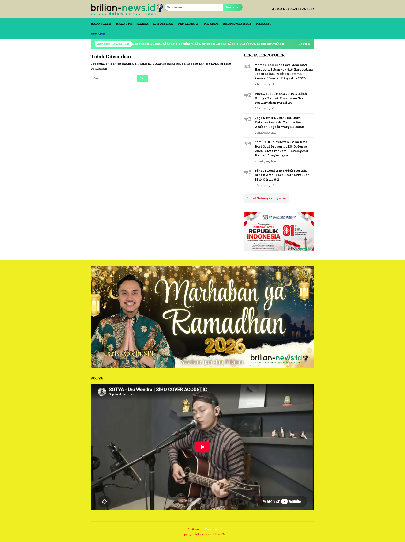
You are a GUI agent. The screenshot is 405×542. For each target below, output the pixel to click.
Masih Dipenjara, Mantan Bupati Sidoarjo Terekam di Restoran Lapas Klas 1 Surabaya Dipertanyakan (168, 44)
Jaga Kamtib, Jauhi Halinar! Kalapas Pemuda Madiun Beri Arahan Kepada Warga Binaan (279, 122)
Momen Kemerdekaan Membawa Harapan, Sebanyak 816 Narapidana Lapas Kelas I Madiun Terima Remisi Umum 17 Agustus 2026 (284, 71)
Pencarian (232, 7)
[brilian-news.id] (128, 8)
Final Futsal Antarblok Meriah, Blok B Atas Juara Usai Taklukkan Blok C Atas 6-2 (282, 175)
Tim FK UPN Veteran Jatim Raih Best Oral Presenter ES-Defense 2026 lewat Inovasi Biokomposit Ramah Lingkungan (281, 148)
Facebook (211, 529)
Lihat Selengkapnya (266, 198)
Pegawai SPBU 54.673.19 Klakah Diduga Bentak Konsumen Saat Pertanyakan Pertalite (281, 98)
